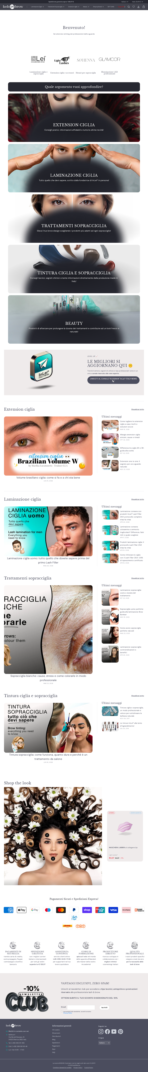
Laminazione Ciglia (36, 7)
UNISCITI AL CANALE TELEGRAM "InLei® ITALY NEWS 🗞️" (113, 380)
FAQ (53, 1052)
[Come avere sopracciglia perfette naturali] (110, 635)
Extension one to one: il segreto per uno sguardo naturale (130, 464)
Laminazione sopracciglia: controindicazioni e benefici (130, 650)
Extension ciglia (73, 7)
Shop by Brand (97, 7)
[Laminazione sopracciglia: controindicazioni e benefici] (110, 654)
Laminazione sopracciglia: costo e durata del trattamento (130, 593)
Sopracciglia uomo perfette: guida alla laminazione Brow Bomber (131, 612)
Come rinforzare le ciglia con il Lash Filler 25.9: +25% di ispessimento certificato (131, 557)
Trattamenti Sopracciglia (55, 7)
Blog (53, 1040)
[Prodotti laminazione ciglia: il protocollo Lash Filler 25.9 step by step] (110, 545)
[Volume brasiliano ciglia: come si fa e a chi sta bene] (48, 446)
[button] (125, 6)
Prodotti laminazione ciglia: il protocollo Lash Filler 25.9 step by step (132, 545)
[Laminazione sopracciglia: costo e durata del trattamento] (110, 597)
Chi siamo (56, 1030)
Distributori (56, 1036)
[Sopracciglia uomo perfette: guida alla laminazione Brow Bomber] (110, 616)
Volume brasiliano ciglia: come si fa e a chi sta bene (48, 477)
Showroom (56, 1033)
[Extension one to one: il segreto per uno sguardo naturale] (110, 465)
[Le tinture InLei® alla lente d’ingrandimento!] (110, 726)
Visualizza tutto (137, 409)
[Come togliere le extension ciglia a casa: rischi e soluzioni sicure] (110, 425)
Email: (63, 1007)
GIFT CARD (111, 7)
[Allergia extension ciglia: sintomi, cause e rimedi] (110, 439)
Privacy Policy (67, 1013)
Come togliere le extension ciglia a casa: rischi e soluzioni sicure (131, 424)
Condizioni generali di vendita (62, 1067)
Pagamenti (56, 1046)
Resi (53, 1049)
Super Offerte (122, 7)
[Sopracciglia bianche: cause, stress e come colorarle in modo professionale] (48, 629)
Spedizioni (56, 1043)
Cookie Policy (88, 1067)
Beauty (85, 7)
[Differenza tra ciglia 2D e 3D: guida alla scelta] (110, 452)
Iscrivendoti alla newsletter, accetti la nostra (77, 1012)
